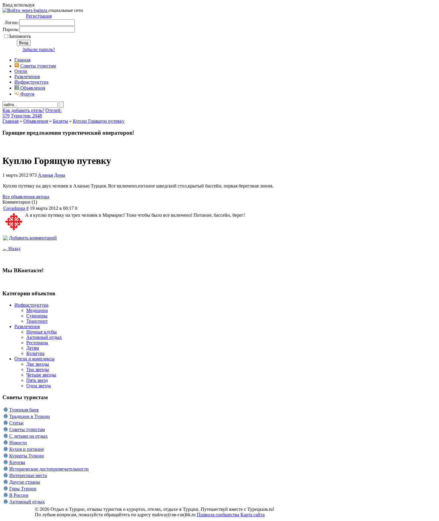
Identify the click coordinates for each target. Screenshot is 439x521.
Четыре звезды (41, 374)
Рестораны (37, 342)
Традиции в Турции (29, 416)
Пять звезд (37, 380)
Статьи (16, 422)
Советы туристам (37, 65)
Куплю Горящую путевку (99, 121)
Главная (10, 121)
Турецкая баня (24, 409)
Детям (32, 348)
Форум (26, 93)
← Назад (11, 248)
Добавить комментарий (33, 237)
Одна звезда (38, 385)
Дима (59, 175)
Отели (20, 71)
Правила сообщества (218, 514)
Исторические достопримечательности (49, 468)
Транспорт (37, 321)
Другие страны (24, 482)
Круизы (17, 462)
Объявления (32, 87)
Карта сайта (252, 514)
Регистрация (39, 16)
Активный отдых (44, 337)
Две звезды (37, 364)
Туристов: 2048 (26, 115)
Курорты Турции (26, 455)
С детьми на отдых (28, 436)
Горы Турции (22, 488)
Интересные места (28, 475)
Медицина (37, 310)
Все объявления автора (25, 196)
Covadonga (14, 208)
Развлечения (27, 76)
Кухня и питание (26, 449)
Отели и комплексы (34, 358)
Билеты (60, 121)
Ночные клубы (41, 331)
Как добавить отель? (23, 110)
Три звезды (37, 369)
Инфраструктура (31, 81)
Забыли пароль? (38, 49)
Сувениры (36, 315)
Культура (35, 353)
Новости (18, 442)
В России (18, 495)
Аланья (45, 175)
